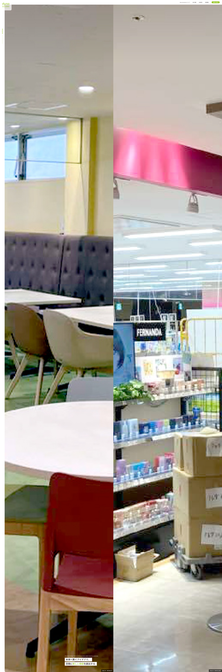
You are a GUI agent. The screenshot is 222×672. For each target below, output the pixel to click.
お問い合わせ (215, 2)
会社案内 (200, 2)
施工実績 (194, 2)
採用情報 (207, 2)
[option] (113, 338)
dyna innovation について (185, 2)
